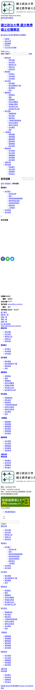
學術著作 (12, 167)
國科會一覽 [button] (5, 315)
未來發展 (12, 76)
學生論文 (12, 174)
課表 (10, 97)
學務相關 (12, 137)
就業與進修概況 (14, 203)
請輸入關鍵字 (5, 54)
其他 (10, 90)
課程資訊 (8, 92)
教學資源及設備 (14, 201)
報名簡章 (12, 83)
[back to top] (4, 520)
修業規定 (12, 95)
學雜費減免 (12, 113)
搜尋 (30, 54)
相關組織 (12, 155)
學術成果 (8, 165)
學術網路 (12, 158)
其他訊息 (12, 69)
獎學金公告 (12, 65)
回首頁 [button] (8, 324)
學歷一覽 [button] (4, 319)
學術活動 (12, 60)
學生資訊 (8, 111)
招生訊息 (12, 62)
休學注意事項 (13, 123)
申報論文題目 (13, 104)
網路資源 (8, 148)
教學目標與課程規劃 (16, 198)
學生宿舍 (12, 116)
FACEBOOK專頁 (10, 47)
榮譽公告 (12, 67)
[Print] (17, 256)
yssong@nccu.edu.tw (15, 304)
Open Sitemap (6, 326)
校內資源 (12, 151)
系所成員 (12, 79)
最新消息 (8, 58)
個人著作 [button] (4, 312)
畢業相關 (12, 144)
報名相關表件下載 (15, 85)
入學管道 (12, 208)
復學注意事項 (13, 125)
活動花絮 (8, 162)
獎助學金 (12, 118)
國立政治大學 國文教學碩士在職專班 (17, 29)
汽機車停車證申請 (15, 120)
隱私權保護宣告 (10, 512)
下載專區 (8, 132)
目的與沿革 (12, 194)
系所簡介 (12, 74)
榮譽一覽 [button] (4, 317)
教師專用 (12, 141)
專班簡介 (8, 72)
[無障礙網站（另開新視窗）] (15, 506)
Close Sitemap (16, 326)
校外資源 (12, 153)
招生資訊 (8, 81)
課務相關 (12, 139)
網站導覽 (8, 43)
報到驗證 (12, 88)
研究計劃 (12, 169)
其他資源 (12, 160)
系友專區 (12, 127)
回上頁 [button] (3, 324)
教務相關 (12, 134)
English (7, 45)
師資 (10, 196)
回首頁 (7, 39)
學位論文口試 (13, 106)
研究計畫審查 (13, 102)
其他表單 (12, 146)
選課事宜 (12, 99)
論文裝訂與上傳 (14, 109)
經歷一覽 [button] (4, 322)
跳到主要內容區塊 (7, 18)
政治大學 (8, 41)
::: (1, 20)
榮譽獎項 (12, 171)
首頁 (2, 183)
